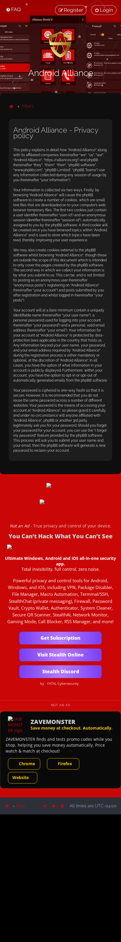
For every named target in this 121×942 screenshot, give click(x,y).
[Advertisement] (60, 877)
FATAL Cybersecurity (63, 684)
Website (20, 777)
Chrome (27, 763)
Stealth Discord (60, 671)
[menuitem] (13, 9)
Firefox (65, 763)
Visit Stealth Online (60, 654)
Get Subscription (60, 638)
